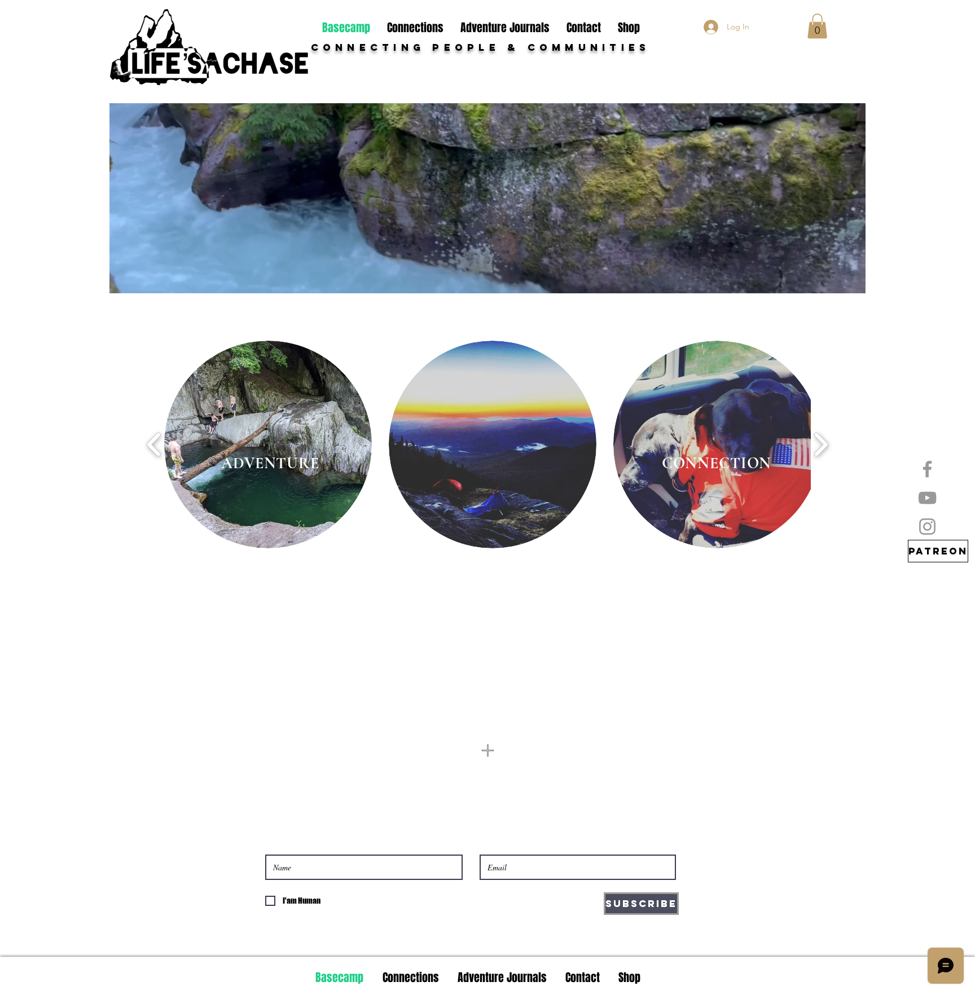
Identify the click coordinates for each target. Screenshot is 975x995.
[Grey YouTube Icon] (927, 498)
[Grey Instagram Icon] (927, 527)
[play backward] (154, 444)
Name (343, 761)
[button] (817, 26)
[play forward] (820, 444)
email (567, 761)
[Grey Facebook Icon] (927, 469)
